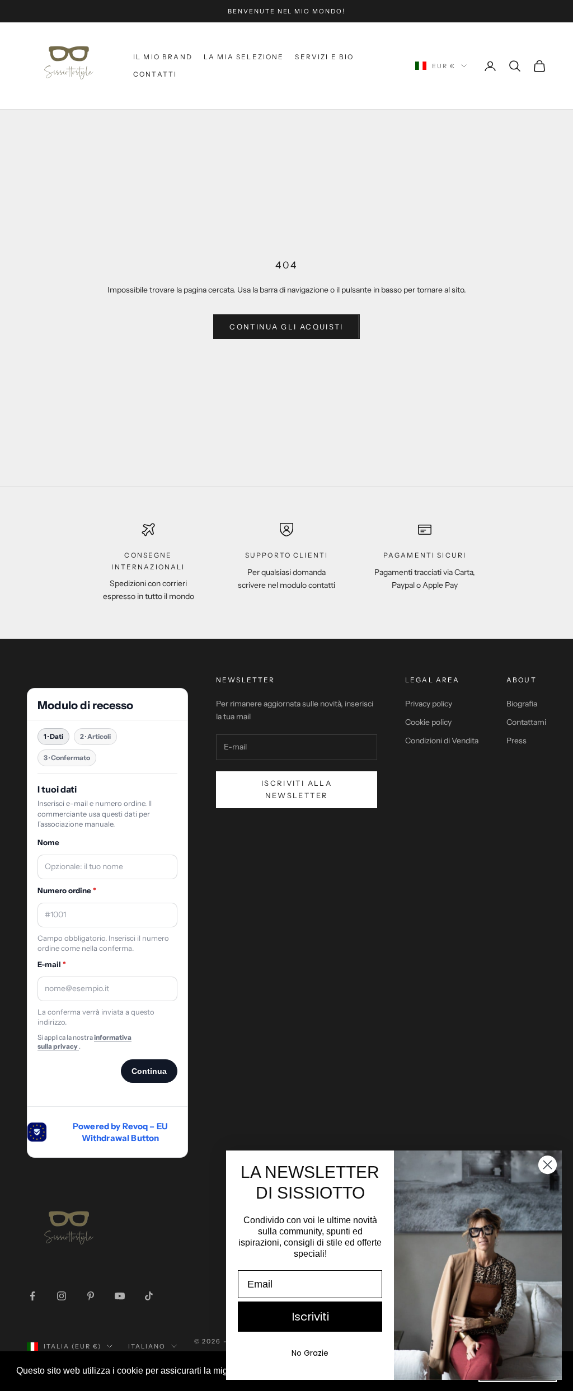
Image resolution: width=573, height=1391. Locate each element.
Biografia (521, 704)
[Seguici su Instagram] (61, 1296)
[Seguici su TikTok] (148, 1296)
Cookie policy (428, 722)
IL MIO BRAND (162, 57)
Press (516, 740)
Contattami (526, 722)
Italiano (147, 1346)
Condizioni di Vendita (441, 740)
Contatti (155, 74)
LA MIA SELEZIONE (244, 57)
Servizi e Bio (324, 57)
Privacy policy (428, 704)
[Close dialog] (547, 1165)
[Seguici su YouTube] (119, 1296)
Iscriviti (310, 1316)
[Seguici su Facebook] (32, 1296)
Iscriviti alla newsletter (296, 789)
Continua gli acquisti (286, 326)
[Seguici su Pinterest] (90, 1296)
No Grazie (310, 1353)
